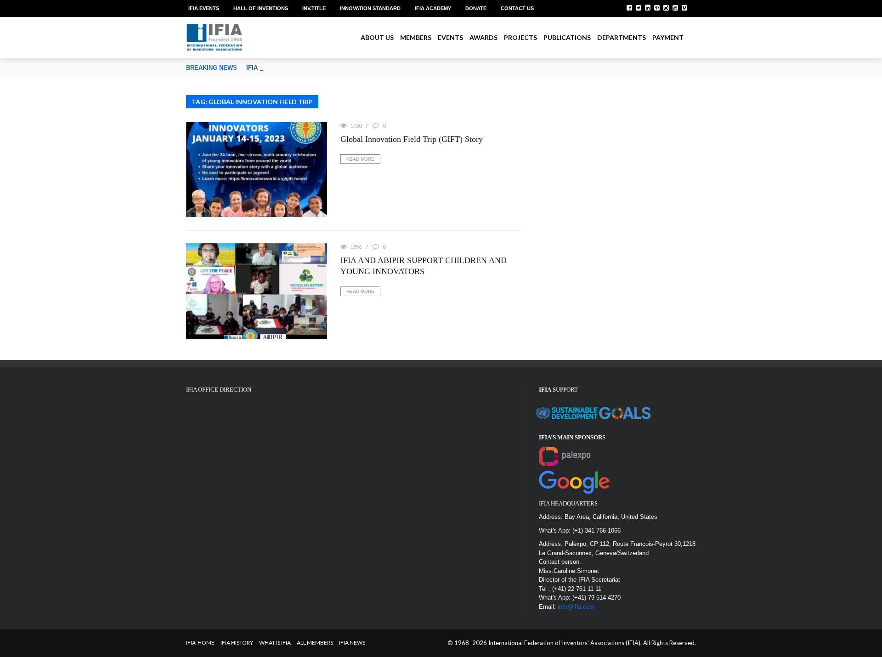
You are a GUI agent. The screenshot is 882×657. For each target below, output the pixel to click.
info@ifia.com (576, 606)
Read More (360, 159)
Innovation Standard (370, 8)
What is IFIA (275, 642)
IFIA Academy (433, 8)
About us (377, 37)
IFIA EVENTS (203, 8)
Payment (668, 37)
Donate (475, 8)
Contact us (517, 8)
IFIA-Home (200, 642)
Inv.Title (314, 8)
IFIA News (352, 642)
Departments (621, 37)
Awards (483, 37)
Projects (520, 37)
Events (450, 37)
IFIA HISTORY (236, 642)
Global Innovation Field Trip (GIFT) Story (411, 139)
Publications (567, 37)
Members (415, 37)
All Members (315, 642)
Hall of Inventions (260, 8)
